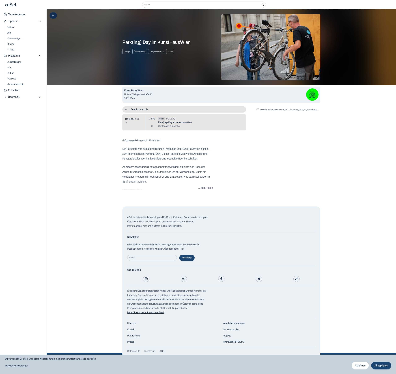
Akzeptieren (381, 365)
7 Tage (10, 49)
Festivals (11, 78)
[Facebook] (221, 279)
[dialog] (198, 364)
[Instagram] (146, 279)
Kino (9, 67)
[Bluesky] (184, 279)
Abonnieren (187, 258)
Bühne (10, 73)
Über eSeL (14, 96)
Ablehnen (360, 365)
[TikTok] (296, 279)
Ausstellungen (14, 62)
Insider (10, 27)
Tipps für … (14, 21)
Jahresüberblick (15, 84)
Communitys (13, 38)
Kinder (10, 44)
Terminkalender (17, 14)
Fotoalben (13, 90)
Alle (9, 33)
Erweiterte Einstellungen (16, 365)
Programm (14, 55)
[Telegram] (259, 279)
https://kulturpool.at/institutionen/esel (145, 312)
